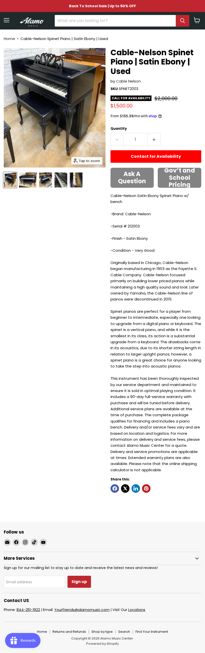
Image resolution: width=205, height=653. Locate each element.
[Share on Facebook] (114, 488)
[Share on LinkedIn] (136, 488)
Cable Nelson (128, 81)
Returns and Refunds (69, 631)
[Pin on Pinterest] (146, 488)
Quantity (118, 128)
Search (124, 631)
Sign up (79, 581)
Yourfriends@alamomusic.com (82, 609)
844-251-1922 (28, 609)
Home (9, 38)
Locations (136, 609)
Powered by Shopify (102, 643)
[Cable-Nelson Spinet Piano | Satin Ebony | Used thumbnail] (10, 180)
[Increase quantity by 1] (154, 139)
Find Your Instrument (152, 631)
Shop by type (102, 631)
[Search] (182, 20)
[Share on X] (125, 488)
